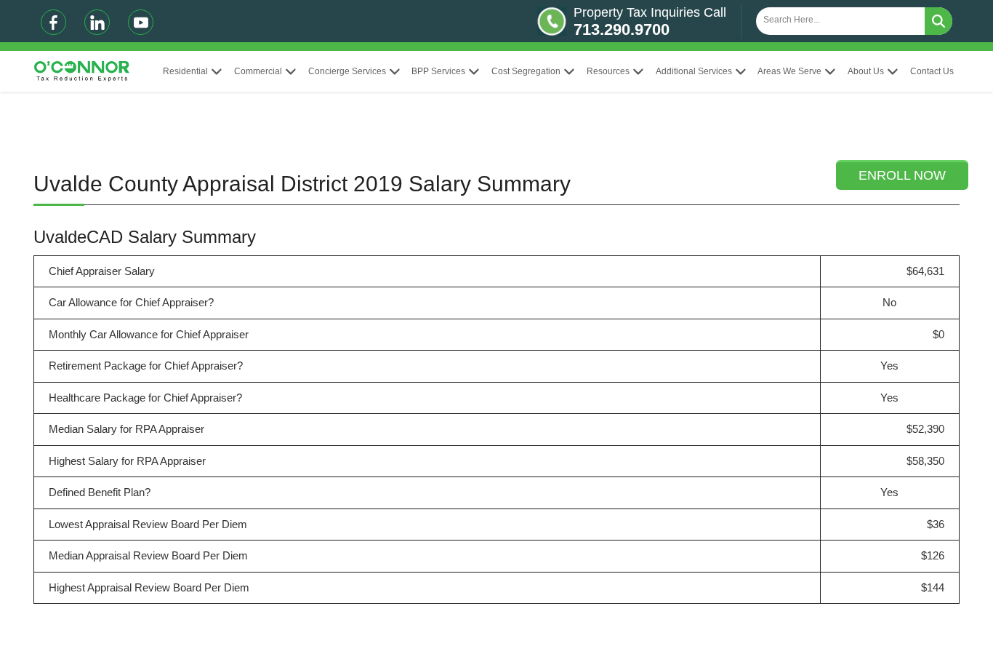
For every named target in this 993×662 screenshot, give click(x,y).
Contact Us (932, 71)
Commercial (258, 71)
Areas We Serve (789, 71)
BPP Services (438, 71)
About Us (866, 71)
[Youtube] (140, 22)
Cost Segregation (525, 71)
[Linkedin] (97, 22)
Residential (185, 71)
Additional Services (694, 71)
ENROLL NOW (902, 175)
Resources (608, 71)
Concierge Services (347, 71)
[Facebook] (53, 22)
